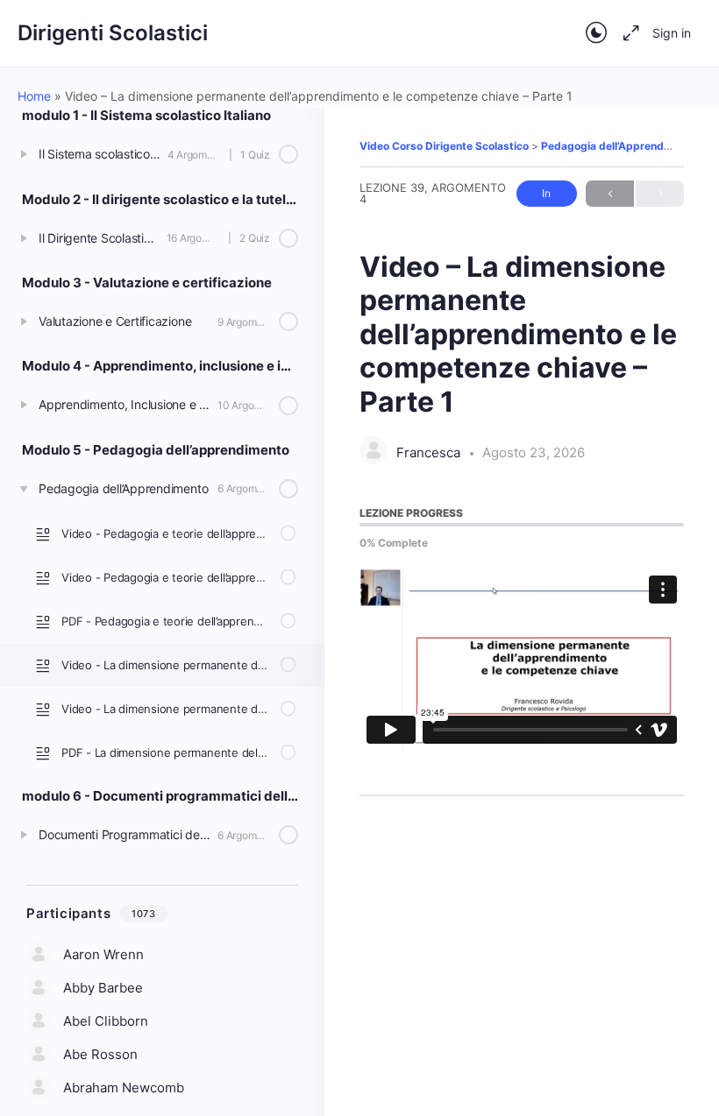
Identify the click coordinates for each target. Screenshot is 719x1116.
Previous (610, 193)
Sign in (671, 32)
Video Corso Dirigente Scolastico (445, 145)
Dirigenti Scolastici (113, 33)
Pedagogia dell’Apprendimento (621, 145)
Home (34, 95)
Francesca (430, 452)
